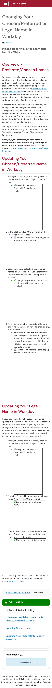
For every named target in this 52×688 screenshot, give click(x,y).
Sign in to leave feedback (18, 592)
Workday (10, 42)
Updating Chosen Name (18, 628)
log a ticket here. (17, 581)
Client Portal (19, 3)
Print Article (15, 602)
